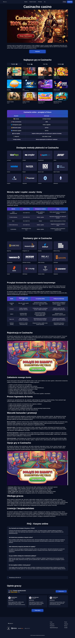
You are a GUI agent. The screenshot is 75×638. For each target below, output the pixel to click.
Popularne (13, 64)
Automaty (60, 64)
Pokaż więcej (37, 610)
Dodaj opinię (61, 591)
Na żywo (29, 64)
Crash (44, 64)
